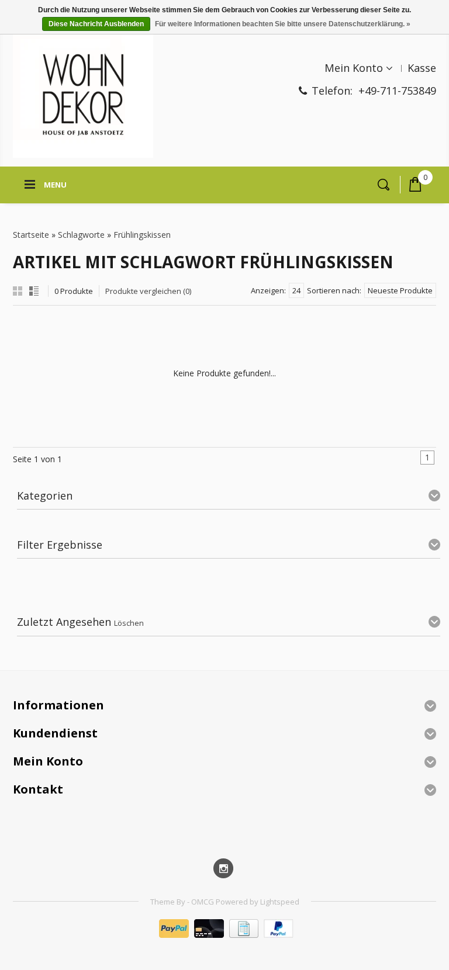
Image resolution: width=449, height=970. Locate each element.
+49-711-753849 (397, 91)
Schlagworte (81, 234)
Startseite (31, 234)
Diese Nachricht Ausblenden (96, 24)
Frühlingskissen (142, 234)
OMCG (203, 901)
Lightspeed (279, 901)
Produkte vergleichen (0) (148, 291)
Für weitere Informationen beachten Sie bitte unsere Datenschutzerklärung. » (282, 24)
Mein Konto (353, 68)
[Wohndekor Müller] (83, 96)
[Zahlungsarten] (224, 934)
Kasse (421, 68)
